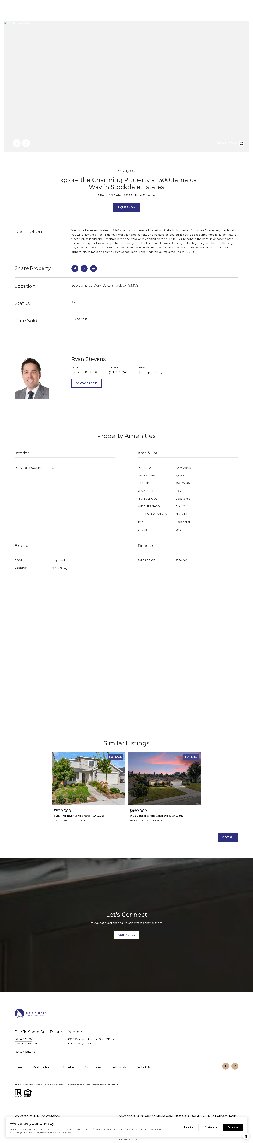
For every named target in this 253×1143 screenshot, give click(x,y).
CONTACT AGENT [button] (87, 383)
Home (18, 1067)
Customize (211, 1127)
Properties (68, 1067)
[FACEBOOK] (225, 1066)
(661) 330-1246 (118, 372)
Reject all (189, 1127)
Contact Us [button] (126, 935)
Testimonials (118, 1067)
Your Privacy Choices (126, 1139)
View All (228, 837)
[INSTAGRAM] (234, 1066)
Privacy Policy (227, 1116)
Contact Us (143, 1067)
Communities (93, 1067)
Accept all (233, 1127)
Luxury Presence (47, 1116)
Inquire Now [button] (126, 207)
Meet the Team (42, 1067)
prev (17, 143)
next (26, 143)
